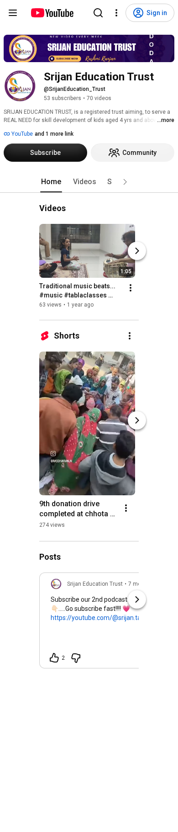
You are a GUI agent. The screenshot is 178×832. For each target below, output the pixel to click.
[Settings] (116, 12)
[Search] (98, 12)
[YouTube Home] (52, 13)
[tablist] (89, 182)
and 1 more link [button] (54, 134)
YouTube (21, 134)
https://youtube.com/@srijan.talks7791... (109, 617)
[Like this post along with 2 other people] (54, 658)
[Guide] (12, 12)
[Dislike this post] (75, 658)
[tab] (51, 182)
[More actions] (130, 288)
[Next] (137, 251)
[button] (125, 182)
